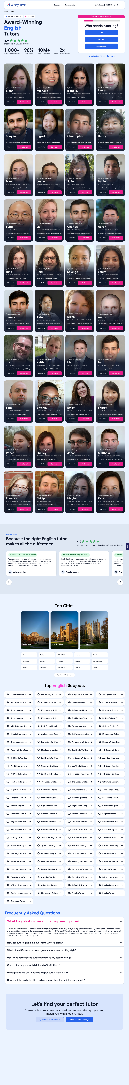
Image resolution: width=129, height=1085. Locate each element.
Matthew (104, 453)
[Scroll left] (9, 582)
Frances (11, 498)
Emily (71, 407)
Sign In (119, 5)
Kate (101, 498)
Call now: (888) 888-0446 (106, 5)
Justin (41, 181)
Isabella (72, 90)
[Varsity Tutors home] (16, 5)
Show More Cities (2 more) (65, 675)
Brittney (42, 407)
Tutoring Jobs (70, 5)
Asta (40, 317)
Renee (10, 453)
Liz (38, 226)
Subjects (57, 5)
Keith (40, 362)
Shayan (11, 136)
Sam (9, 407)
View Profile (10, 102)
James (10, 317)
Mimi (9, 181)
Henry (102, 136)
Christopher (75, 136)
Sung (9, 226)
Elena (9, 90)
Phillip (41, 498)
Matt (70, 362)
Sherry (102, 407)
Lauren (102, 90)
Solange (72, 272)
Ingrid (41, 136)
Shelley (41, 453)
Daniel (102, 181)
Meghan (72, 498)
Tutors (6, 11)
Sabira (102, 272)
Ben (100, 362)
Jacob (71, 453)
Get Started (24, 102)
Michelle (42, 90)
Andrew (103, 317)
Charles (72, 226)
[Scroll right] (120, 582)
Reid (40, 272)
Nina (9, 272)
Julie (70, 181)
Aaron (102, 226)
